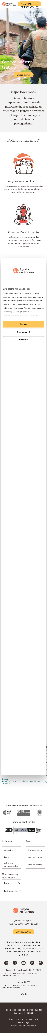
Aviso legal (23, 1022)
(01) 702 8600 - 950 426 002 (23, 923)
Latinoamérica (11, 891)
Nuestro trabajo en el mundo (10, 876)
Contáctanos (23, 932)
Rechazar (23, 339)
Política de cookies (23, 1026)
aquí (20, 312)
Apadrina (8, 850)
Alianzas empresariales (29, 4)
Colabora (7, 841)
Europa (7, 883)
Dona (6, 857)
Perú (28, 841)
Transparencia (35, 850)
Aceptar (23, 324)
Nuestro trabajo (35, 857)
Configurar (22, 332)
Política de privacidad (23, 1019)
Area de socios (35, 864)
